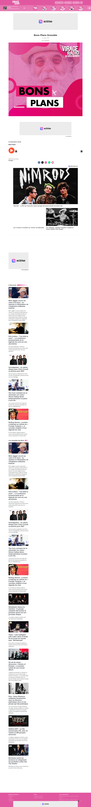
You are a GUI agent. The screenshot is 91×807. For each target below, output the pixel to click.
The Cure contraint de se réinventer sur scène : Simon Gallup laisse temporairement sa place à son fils (18, 396)
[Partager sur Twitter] (42, 163)
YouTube (11, 801)
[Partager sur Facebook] (38, 163)
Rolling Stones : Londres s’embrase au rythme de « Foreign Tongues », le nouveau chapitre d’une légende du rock (18, 426)
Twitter (10, 797)
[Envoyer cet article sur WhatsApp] (48, 163)
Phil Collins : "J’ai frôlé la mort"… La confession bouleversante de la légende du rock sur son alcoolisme (18, 340)
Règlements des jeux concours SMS (68, 799)
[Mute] (24, 8)
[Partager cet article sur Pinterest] (45, 163)
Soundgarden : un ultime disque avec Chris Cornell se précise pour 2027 (18, 369)
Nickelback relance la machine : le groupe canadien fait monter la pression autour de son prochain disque (17, 610)
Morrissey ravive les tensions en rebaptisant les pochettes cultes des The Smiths (18, 760)
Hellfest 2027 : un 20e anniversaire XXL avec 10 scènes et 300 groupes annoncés (18, 731)
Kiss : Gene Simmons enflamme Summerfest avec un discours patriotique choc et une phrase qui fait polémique (18, 700)
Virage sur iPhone (38, 796)
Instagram (11, 799)
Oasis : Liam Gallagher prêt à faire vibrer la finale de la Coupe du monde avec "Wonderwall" (18, 637)
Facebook (11, 796)
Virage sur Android (38, 797)
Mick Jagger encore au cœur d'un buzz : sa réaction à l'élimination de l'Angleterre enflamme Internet (18, 304)
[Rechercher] (81, 2)
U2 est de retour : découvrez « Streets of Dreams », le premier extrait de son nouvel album (17, 666)
